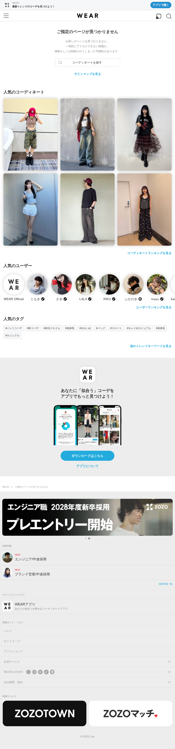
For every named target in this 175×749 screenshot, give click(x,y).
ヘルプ (8, 631)
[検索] (168, 16)
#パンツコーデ (13, 328)
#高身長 (160, 328)
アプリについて (87, 466)
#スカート (116, 328)
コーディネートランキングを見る (149, 253)
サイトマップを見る (87, 74)
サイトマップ (12, 641)
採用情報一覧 (165, 584)
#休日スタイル (52, 328)
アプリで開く (161, 5)
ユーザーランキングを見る (154, 307)
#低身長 (69, 328)
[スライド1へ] (86, 538)
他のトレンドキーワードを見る (151, 346)
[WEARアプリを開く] (158, 16)
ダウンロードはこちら (87, 456)
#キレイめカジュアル (139, 328)
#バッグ (100, 328)
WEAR (5, 487)
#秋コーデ (33, 328)
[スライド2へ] (89, 538)
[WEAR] (87, 15)
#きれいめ (85, 328)
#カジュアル (12, 335)
